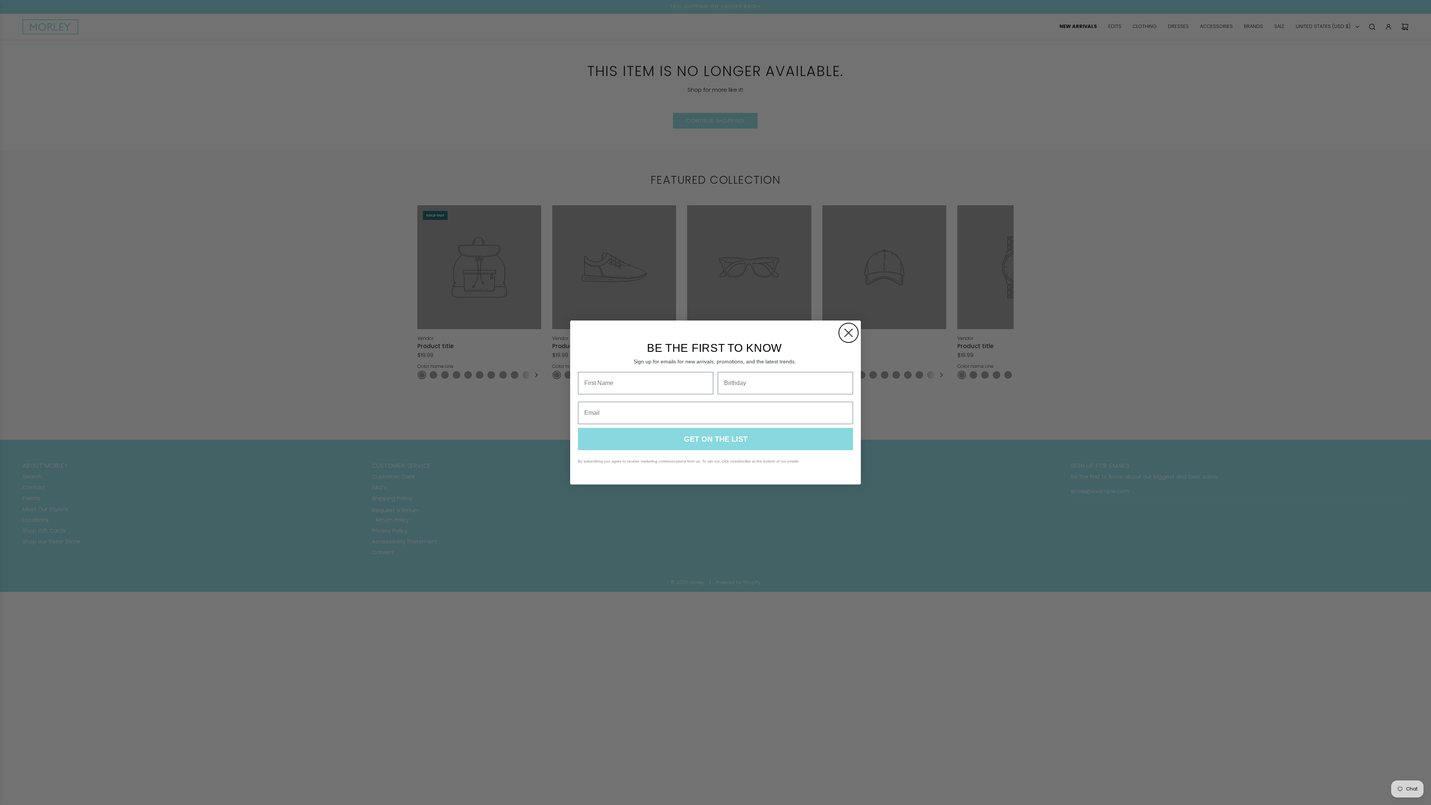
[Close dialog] (848, 332)
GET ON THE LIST (716, 439)
